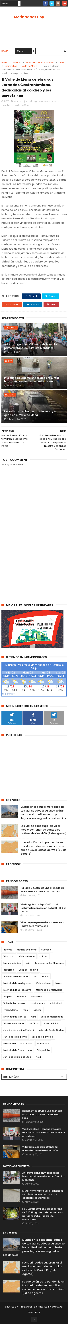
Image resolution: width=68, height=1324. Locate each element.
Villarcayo (8, 956)
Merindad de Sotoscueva (17, 989)
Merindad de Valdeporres (17, 983)
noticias (10, 394)
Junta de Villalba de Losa (17, 1056)
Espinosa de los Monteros (49, 963)
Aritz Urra (11, 327)
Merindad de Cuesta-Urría (17, 1043)
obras (45, 976)
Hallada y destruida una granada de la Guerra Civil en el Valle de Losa (42, 889)
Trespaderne (10, 1010)
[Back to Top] (34, 1319)
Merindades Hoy (29, 17)
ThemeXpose (25, 1306)
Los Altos (34, 1023)
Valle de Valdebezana (15, 976)
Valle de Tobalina (28, 969)
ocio (61, 62)
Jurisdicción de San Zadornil (18, 1030)
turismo (21, 996)
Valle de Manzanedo (52, 1016)
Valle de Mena (29, 66)
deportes (8, 969)
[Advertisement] (34, 561)
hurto (8, 361)
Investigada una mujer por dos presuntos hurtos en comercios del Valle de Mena (31, 379)
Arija (33, 1016)
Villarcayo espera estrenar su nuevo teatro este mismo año (41, 924)
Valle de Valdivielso (42, 1036)
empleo (7, 996)
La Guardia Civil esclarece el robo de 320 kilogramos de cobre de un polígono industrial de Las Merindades (42, 1214)
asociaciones (37, 1003)
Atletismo (36, 996)
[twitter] (52, 3)
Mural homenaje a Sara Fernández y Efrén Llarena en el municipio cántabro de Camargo (42, 1194)
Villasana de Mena (13, 1023)
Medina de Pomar (26, 949)
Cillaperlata (43, 1050)
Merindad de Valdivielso (49, 989)
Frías (25, 1010)
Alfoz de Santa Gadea (51, 1030)
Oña (35, 976)
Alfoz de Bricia (51, 1023)
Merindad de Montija (14, 1016)
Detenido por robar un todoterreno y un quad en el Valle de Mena (30, 413)
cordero (17, 62)
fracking (37, 1010)
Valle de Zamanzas (14, 1003)
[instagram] (58, 3)
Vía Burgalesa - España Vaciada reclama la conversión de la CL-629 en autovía (43, 908)
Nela (38, 1056)
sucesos (46, 949)
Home (4, 51)
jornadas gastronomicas (40, 62)
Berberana (43, 1043)
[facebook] (45, 3)
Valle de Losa (43, 983)
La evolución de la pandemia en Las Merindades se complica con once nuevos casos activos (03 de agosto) (43, 848)
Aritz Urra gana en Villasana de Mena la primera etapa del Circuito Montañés (30, 346)
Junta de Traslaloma (15, 1036)
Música (59, 983)
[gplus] (64, 3)
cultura (44, 956)
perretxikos (11, 66)
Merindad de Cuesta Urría (17, 1050)
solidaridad (56, 1003)
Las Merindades (12, 963)
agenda (7, 949)
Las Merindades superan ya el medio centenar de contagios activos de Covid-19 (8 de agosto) (43, 829)
